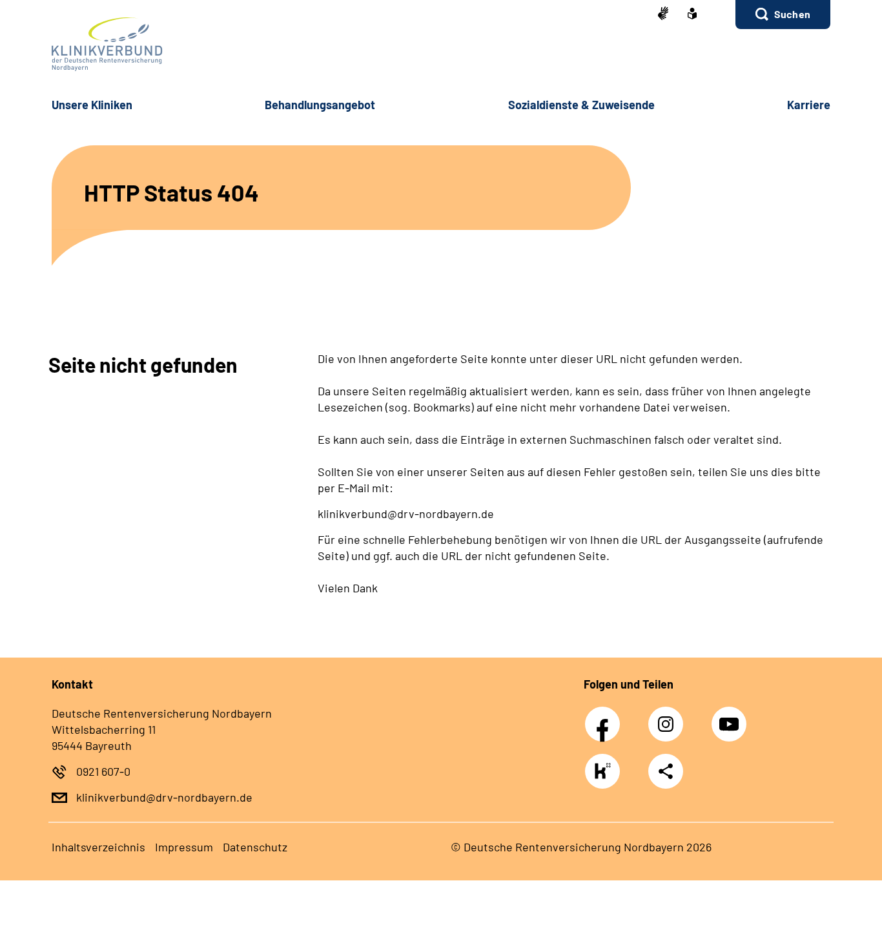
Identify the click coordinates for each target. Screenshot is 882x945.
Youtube (730, 717)
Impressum (184, 847)
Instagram (668, 717)
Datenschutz (255, 847)
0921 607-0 (103, 771)
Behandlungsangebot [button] (320, 105)
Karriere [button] (808, 105)
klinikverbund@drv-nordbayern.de (164, 797)
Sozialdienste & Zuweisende (581, 105)
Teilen (665, 771)
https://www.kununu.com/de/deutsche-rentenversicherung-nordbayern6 (605, 775)
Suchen (792, 14)
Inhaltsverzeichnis (98, 847)
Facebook (605, 717)
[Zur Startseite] (441, 44)
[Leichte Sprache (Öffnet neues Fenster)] (692, 15)
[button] (782, 14)
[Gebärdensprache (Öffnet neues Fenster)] (663, 14)
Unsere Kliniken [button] (92, 105)
